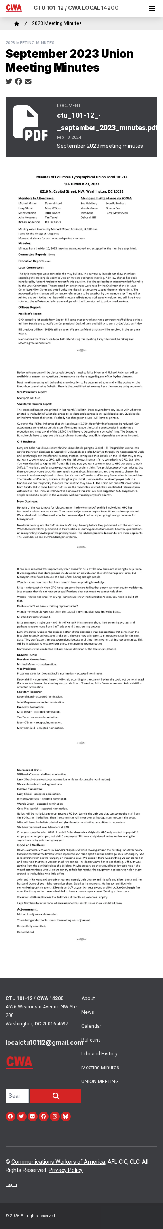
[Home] (16, 23)
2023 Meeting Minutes (57, 23)
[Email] (28, 82)
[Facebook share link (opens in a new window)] (18, 82)
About (88, 998)
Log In (11, 1184)
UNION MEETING (100, 1081)
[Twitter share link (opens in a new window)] (9, 82)
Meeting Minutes (100, 1067)
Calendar (91, 1026)
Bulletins (91, 1040)
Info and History (100, 1054)
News (88, 1012)
